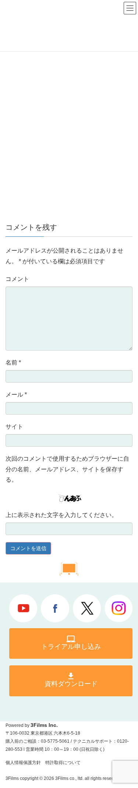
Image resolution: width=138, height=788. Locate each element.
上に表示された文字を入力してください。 (61, 515)
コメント (17, 279)
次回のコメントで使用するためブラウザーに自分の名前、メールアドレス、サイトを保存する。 (67, 469)
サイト (14, 426)
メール (16, 394)
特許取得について (63, 762)
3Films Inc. (44, 725)
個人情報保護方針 (23, 762)
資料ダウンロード (71, 683)
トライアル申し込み (71, 646)
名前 (13, 362)
